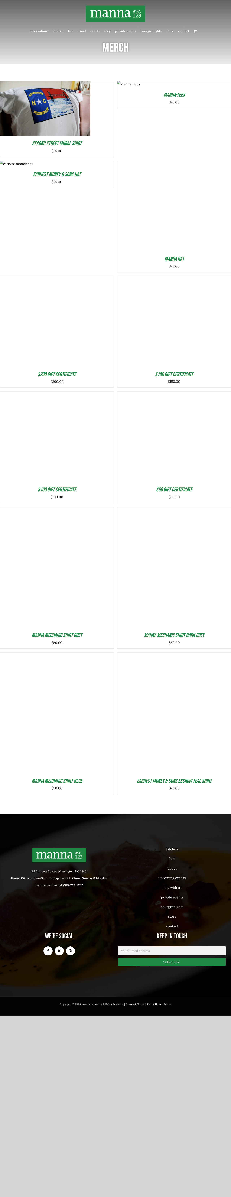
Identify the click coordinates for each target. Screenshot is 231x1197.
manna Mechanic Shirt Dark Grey (174, 1178)
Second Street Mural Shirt (57, 143)
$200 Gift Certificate (57, 555)
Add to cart (13, 162)
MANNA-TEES (174, 95)
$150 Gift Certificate (174, 736)
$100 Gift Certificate (57, 1032)
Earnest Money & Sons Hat (57, 174)
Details (59, 109)
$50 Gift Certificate (174, 1032)
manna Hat (174, 440)
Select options (36, 109)
